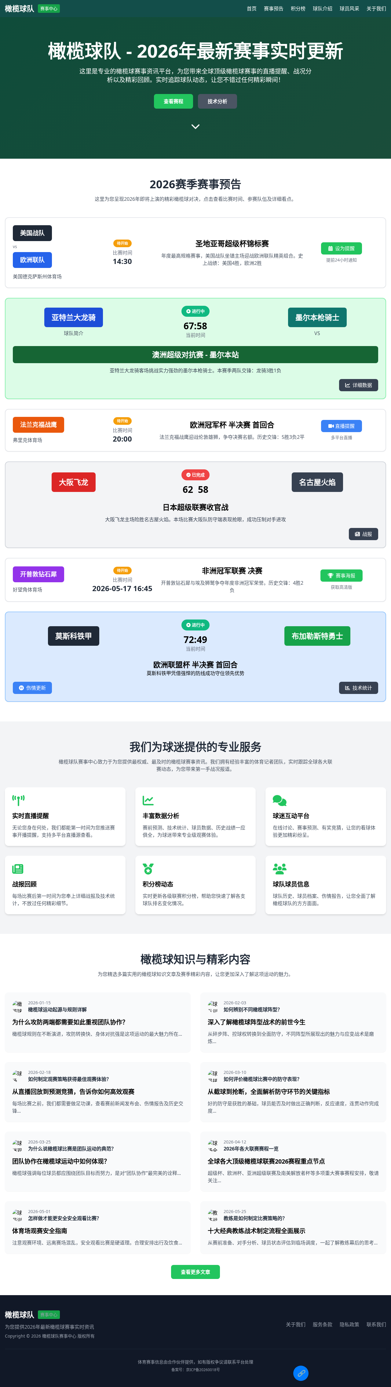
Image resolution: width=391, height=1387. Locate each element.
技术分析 (217, 101)
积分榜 (298, 8)
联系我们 (376, 1324)
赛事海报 (345, 575)
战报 (367, 534)
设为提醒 (345, 248)
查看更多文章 (195, 1272)
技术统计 (362, 687)
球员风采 (349, 8)
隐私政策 (349, 1324)
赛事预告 (273, 8)
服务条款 (322, 1324)
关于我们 (376, 8)
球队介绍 (322, 8)
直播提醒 (344, 426)
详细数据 (362, 385)
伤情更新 (36, 687)
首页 (252, 8)
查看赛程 (173, 101)
